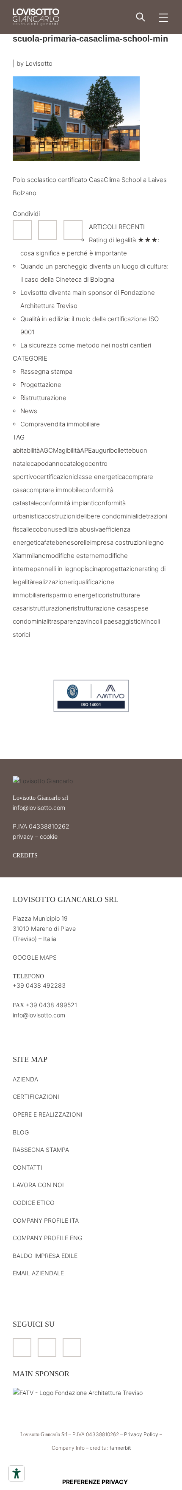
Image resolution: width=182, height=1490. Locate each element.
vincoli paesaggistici (113, 621)
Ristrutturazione (43, 398)
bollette (121, 450)
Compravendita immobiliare (60, 424)
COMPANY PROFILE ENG (47, 1237)
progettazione (121, 569)
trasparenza (66, 621)
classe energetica (99, 477)
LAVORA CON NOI (38, 1184)
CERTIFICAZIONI (36, 1096)
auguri (101, 450)
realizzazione (52, 582)
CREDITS (25, 855)
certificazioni (55, 477)
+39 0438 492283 (39, 985)
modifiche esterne (72, 556)
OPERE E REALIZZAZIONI (48, 1114)
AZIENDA (25, 1079)
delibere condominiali (107, 516)
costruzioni (60, 516)
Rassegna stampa (46, 371)
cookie (49, 836)
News (28, 411)
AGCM (49, 450)
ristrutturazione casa (100, 608)
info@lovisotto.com (39, 807)
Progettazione (40, 385)
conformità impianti (66, 503)
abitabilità (26, 450)
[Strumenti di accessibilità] (16, 1473)
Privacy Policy (141, 1434)
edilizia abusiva (80, 529)
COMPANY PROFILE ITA (46, 1220)
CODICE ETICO (34, 1202)
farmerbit (120, 1448)
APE (86, 450)
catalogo (75, 463)
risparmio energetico (76, 595)
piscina (91, 569)
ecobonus (43, 529)
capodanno (46, 463)
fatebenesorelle (67, 542)
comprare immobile (54, 490)
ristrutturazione (48, 608)
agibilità (69, 450)
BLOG (21, 1132)
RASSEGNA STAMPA (41, 1149)
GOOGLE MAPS (35, 957)
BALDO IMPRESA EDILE (45, 1255)
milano (36, 556)
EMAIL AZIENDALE (38, 1273)
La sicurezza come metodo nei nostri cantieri (85, 345)
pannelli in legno (57, 569)
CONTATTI (27, 1167)
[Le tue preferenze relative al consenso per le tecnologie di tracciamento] (94, 1482)
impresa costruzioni (118, 542)
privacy (23, 836)
